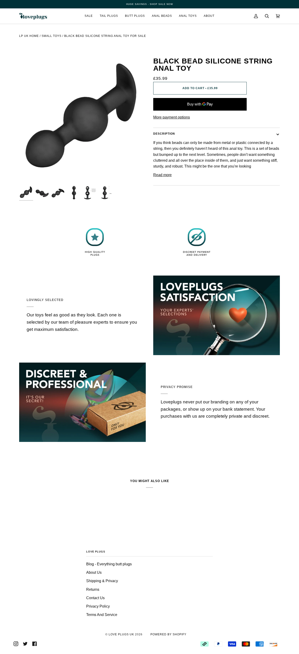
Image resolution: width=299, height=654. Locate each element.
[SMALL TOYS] (51, 43)
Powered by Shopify (168, 634)
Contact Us (95, 598)
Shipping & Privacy (102, 581)
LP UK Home (29, 36)
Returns (92, 589)
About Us (94, 572)
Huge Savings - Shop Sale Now (149, 4)
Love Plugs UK (121, 634)
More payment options (171, 117)
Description (164, 133)
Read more (162, 175)
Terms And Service (101, 615)
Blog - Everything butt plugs (109, 564)
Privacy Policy (98, 606)
